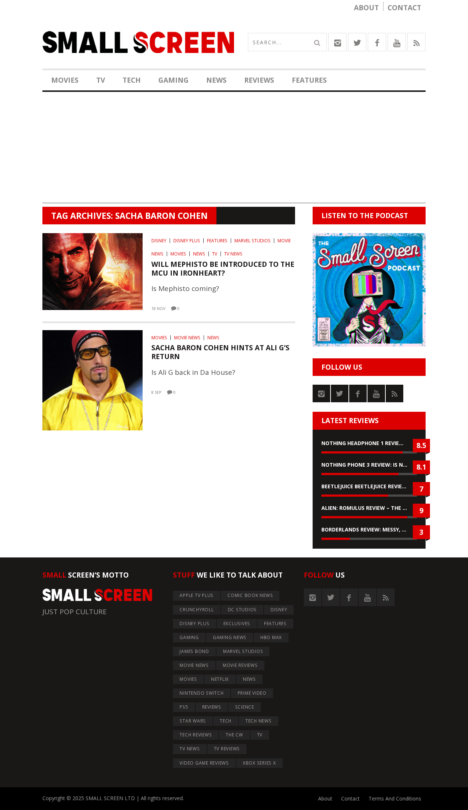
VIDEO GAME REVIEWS (204, 763)
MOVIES (65, 80)
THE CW (234, 735)
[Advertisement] (234, 152)
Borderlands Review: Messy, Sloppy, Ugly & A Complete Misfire (369, 529)
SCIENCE (244, 707)
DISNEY (158, 241)
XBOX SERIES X (259, 763)
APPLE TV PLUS (197, 595)
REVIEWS (259, 80)
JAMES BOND (194, 651)
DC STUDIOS (242, 609)
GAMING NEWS (229, 637)
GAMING (173, 80)
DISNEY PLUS (186, 241)
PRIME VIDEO (252, 693)
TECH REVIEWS (196, 735)
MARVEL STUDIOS (252, 241)
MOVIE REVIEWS (240, 665)
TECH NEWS (258, 721)
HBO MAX (271, 637)
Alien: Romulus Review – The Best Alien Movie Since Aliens (369, 507)
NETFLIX (220, 679)
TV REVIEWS (227, 749)
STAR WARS (193, 721)
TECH (131, 80)
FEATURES (309, 80)
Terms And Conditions (395, 798)
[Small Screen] (138, 42)
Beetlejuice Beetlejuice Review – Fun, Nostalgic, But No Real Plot (369, 486)
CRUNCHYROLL (197, 609)
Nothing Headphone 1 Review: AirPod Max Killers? (369, 443)
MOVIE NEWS (187, 338)
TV (100, 80)
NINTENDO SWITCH (201, 693)
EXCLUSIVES (236, 623)
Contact (404, 7)
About (366, 7)
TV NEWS (233, 254)
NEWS (216, 80)
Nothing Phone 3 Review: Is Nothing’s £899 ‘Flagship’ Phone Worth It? (369, 464)
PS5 (184, 707)
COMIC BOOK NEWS (250, 595)
